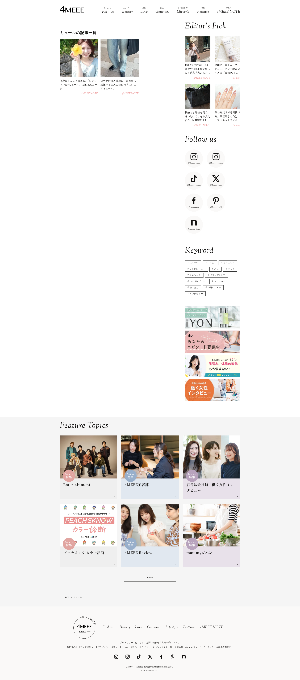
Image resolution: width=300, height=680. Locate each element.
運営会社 (178, 647)
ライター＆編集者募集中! (219, 647)
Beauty (125, 627)
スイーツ (194, 263)
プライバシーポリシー (109, 647)
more (150, 578)
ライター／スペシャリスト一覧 (157, 647)
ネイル (211, 263)
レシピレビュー (197, 269)
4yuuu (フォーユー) (195, 647)
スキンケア (195, 275)
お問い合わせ (152, 642)
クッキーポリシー (130, 647)
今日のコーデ (214, 287)
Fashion (108, 627)
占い (216, 269)
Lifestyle (172, 627)
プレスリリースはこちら (132, 642)
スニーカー (219, 281)
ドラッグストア (217, 275)
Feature (189, 627)
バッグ (231, 269)
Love (138, 627)
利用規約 (71, 647)
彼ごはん (194, 287)
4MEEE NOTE (211, 627)
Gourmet (154, 627)
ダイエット (229, 263)
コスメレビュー (197, 281)
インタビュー (196, 293)
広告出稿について (170, 642)
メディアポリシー (86, 647)
